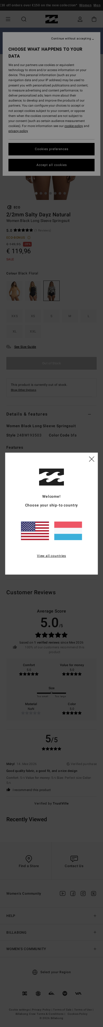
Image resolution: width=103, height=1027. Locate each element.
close (91, 458)
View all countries (51, 555)
